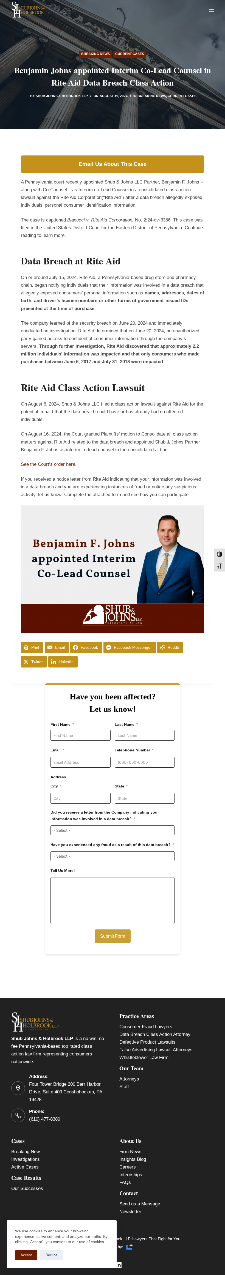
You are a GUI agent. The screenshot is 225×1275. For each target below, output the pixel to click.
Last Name (124, 724)
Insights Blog (132, 1159)
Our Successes (27, 1188)
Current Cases (129, 54)
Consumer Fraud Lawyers (145, 1026)
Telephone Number (132, 750)
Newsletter (130, 1211)
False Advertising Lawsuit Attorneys (156, 1049)
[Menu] (211, 9)
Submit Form (112, 936)
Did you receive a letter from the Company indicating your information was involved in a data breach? (104, 815)
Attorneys (129, 1079)
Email (55, 750)
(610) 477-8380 (44, 1119)
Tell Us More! (62, 870)
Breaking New (25, 1151)
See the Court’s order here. (49, 464)
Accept (26, 1255)
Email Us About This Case (113, 164)
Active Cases (25, 1167)
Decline (51, 1255)
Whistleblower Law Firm (143, 1057)
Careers (127, 1167)
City (54, 786)
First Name (60, 724)
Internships (130, 1174)
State (119, 786)
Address (58, 777)
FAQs (125, 1182)
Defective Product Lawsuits (147, 1042)
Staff (124, 1086)
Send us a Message (139, 1203)
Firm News (130, 1151)
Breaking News (95, 54)
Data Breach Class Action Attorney (154, 1034)
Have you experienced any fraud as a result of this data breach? (110, 844)
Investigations (25, 1159)
